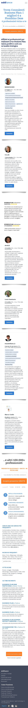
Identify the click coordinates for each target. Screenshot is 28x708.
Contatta (9, 133)
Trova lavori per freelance (8, 697)
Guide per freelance (6, 693)
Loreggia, (9, 570)
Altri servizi (14, 547)
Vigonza (19, 558)
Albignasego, (13, 555)
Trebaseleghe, (15, 570)
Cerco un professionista (7, 687)
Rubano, (4, 558)
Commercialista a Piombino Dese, (11, 530)
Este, (9, 557)
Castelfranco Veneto (7, 575)
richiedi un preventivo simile (14, 654)
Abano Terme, (6, 555)
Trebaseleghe (9, 157)
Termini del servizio (6, 677)
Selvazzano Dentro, (12, 558)
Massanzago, (5, 571)
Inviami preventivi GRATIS (14, 481)
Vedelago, (19, 573)
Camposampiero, (13, 571)
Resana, (4, 570)
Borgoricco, (14, 573)
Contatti (9, 673)
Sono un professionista (7, 689)
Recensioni (4, 681)
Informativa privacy (6, 679)
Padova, (12, 557)
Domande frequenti (6, 691)
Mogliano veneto (10, 417)
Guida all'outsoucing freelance (9, 695)
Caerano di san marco (11, 346)
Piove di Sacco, (18, 557)
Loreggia (7, 89)
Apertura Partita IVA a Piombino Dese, (15, 542)
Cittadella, (5, 557)
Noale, (20, 571)
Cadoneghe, (20, 555)
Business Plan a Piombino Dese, (14, 538)
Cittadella (8, 248)
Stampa (3, 675)
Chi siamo (4, 673)
